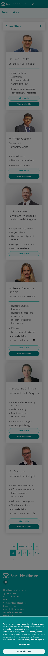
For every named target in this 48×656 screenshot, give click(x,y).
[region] (24, 636)
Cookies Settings (24, 644)
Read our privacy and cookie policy (31, 639)
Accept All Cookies (24, 651)
